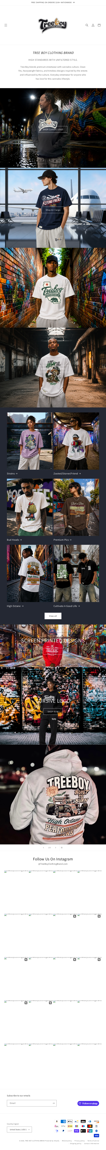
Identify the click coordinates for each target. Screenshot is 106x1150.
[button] (6, 25)
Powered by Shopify (52, 1141)
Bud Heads (13, 539)
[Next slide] (56, 848)
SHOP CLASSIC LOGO (53, 129)
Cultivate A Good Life (65, 606)
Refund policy (67, 1141)
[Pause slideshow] (62, 848)
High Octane (14, 606)
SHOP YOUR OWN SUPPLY (53, 369)
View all (53, 616)
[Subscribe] (53, 1103)
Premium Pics (61, 539)
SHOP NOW (52, 651)
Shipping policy (75, 1143)
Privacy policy (80, 1141)
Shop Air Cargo (53, 210)
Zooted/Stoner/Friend (66, 473)
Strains (11, 473)
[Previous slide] (43, 848)
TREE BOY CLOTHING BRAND (35, 1141)
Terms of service (93, 1141)
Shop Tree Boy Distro (53, 289)
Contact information (91, 1143)
